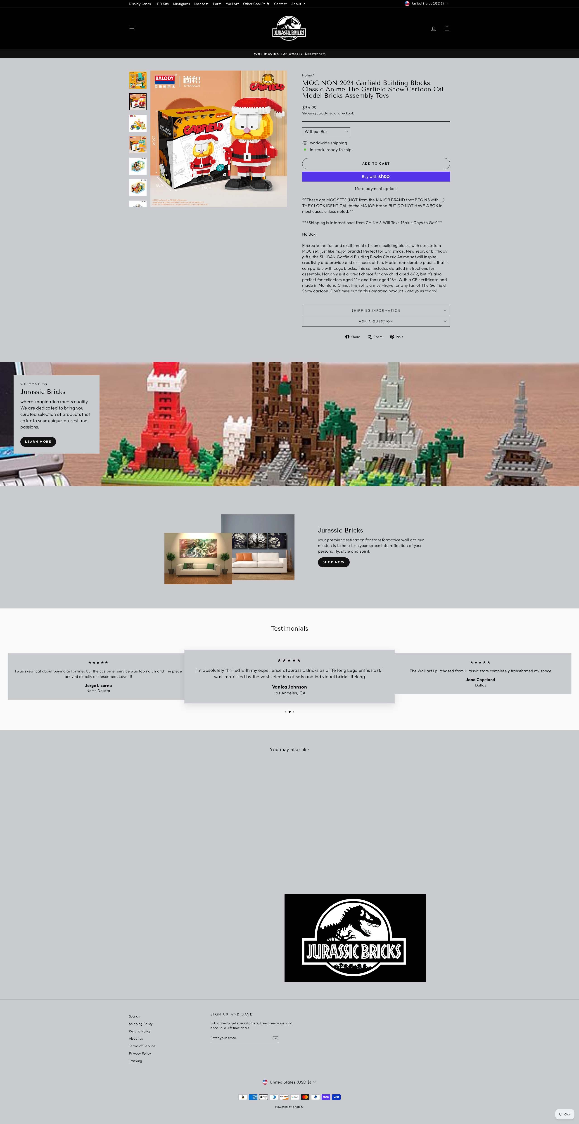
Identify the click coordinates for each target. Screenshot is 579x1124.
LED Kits (162, 4)
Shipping (309, 113)
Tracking (135, 1061)
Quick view (167, 835)
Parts (217, 4)
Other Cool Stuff (256, 4)
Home (307, 75)
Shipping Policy (141, 1024)
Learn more (38, 442)
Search (134, 1016)
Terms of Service (142, 1046)
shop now (334, 562)
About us (298, 4)
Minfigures (181, 4)
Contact (280, 4)
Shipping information (376, 310)
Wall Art (232, 4)
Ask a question (376, 321)
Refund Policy (140, 1031)
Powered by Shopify (289, 1106)
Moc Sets (201, 4)
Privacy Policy (140, 1053)
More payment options (376, 188)
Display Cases (140, 4)
